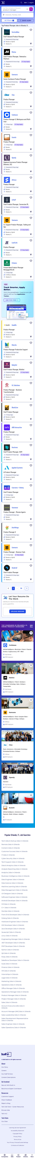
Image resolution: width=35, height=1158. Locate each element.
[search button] (21, 2)
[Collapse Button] (31, 43)
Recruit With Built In (8, 1085)
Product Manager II (10, 532)
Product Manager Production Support (16, 349)
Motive (11, 678)
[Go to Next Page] (26, 588)
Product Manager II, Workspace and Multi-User (17, 120)
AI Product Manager (10, 472)
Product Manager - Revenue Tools (14, 552)
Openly (12, 777)
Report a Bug (5, 1103)
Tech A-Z (4, 1113)
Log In (31, 2)
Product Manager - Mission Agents (15, 512)
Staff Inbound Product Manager (14, 36)
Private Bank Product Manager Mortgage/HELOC (13, 268)
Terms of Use (17, 1139)
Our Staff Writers (7, 1074)
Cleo (11, 745)
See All (31, 626)
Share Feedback (6, 1100)
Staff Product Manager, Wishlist (14, 369)
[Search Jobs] (31, 9)
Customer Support (7, 1096)
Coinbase (12, 645)
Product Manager (9, 99)
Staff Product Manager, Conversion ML (16, 204)
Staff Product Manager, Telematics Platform (15, 57)
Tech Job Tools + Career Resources (12, 1107)
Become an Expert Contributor (11, 1088)
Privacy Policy (17, 1136)
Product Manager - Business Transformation (13, 391)
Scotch (11, 808)
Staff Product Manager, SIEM (13, 452)
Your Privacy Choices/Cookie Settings (17, 1142)
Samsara (12, 712)
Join (25, 2)
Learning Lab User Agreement (17, 1127)
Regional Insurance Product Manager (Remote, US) (15, 163)
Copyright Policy (17, 1133)
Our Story (4, 1067)
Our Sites (4, 1121)
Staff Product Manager (11, 412)
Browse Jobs (5, 1110)
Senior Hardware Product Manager (15, 79)
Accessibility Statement (17, 1130)
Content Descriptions (8, 1077)
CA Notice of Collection (17, 1145)
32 (21, 588)
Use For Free (11, 300)
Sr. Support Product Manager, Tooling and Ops (17, 225)
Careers (3, 1070)
